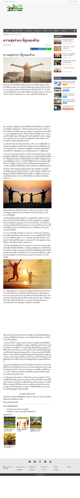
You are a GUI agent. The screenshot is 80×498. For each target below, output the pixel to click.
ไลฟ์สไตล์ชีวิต (6, 34)
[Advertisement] (54, 15)
